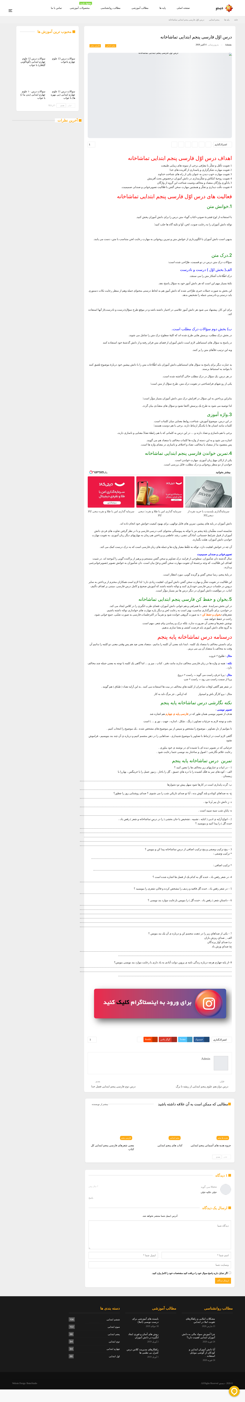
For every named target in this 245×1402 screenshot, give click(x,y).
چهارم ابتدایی (113, 1348)
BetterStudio (32, 1383)
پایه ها (162, 8)
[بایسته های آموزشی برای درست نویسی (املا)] (168, 1323)
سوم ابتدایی (114, 1326)
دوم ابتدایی (114, 1341)
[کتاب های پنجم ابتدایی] (159, 1126)
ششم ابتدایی (113, 1319)
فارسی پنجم (95, 46)
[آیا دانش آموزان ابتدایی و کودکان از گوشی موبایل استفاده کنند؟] (225, 1353)
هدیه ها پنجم (223, 1138)
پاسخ (91, 1197)
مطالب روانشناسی (111, 8)
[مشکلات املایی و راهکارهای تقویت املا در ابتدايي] (225, 1323)
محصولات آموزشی (80, 5)
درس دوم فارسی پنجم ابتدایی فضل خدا (113, 1086)
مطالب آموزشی (140, 8)
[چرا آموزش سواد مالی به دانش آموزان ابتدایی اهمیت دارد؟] (225, 1338)
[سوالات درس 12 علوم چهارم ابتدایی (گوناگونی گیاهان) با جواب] (32, 46)
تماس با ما (56, 8)
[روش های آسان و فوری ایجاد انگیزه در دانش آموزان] (168, 1338)
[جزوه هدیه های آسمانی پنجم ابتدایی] (208, 1126)
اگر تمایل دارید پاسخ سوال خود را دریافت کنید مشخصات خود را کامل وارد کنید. (190, 1273)
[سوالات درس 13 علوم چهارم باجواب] (62, 46)
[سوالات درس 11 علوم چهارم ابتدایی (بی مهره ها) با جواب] (62, 79)
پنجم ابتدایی (110, 46)
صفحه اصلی (183, 8)
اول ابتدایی (114, 1356)
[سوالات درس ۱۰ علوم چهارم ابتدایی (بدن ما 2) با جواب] (32, 79)
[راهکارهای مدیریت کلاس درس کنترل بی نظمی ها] (168, 1353)
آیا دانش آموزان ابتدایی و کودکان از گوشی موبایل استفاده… (202, 1352)
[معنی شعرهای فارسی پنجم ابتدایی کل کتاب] (111, 1126)
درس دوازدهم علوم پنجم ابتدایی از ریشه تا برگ (202, 1086)
